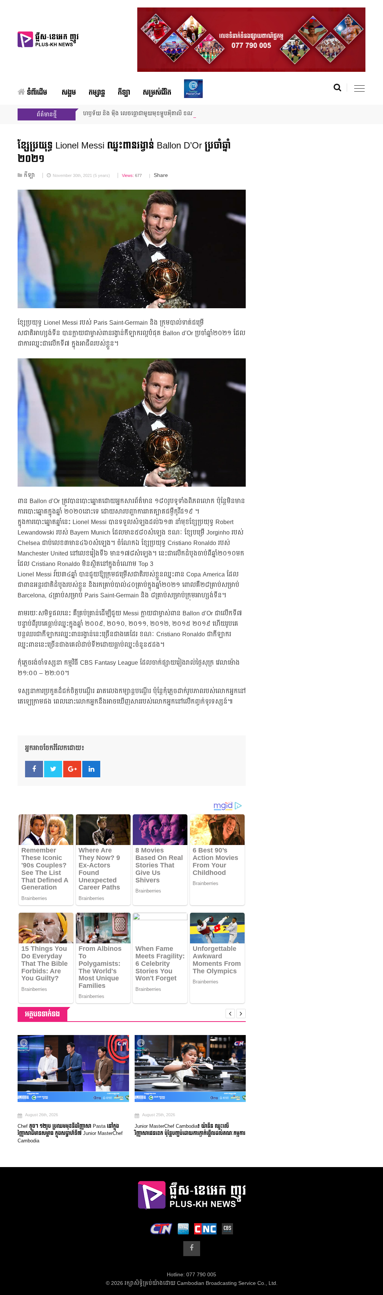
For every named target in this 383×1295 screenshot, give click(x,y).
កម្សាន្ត (97, 92)
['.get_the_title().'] (101, 1068)
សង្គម (69, 92)
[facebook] (191, 1248)
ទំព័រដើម (36, 92)
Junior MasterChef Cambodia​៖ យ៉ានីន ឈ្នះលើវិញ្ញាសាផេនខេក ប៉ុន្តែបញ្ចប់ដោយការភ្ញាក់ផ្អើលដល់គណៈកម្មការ (101, 1130)
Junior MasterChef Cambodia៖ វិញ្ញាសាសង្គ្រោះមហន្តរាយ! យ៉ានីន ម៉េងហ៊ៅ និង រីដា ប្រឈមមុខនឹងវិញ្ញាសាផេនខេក (217, 1130)
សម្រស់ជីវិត (157, 92)
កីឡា (124, 92)
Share (161, 175)
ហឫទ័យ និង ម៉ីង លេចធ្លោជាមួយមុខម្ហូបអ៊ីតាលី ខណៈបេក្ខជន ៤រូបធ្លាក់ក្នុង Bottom (171, 114)
